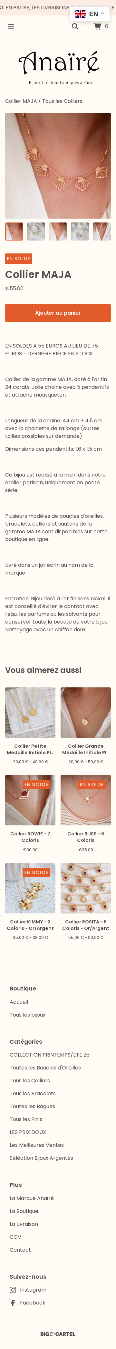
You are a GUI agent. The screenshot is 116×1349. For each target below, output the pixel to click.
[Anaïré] (58, 67)
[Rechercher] (75, 27)
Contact (20, 1250)
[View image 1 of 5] (14, 231)
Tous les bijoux (27, 1015)
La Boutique (24, 1211)
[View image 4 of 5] (80, 231)
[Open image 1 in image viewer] (58, 166)
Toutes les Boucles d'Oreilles (45, 1067)
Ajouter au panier (58, 313)
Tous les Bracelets (33, 1093)
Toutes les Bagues (32, 1106)
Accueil (19, 1002)
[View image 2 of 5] (36, 231)
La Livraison (24, 1224)
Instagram (33, 1290)
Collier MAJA (21, 101)
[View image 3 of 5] (58, 231)
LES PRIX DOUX (28, 1132)
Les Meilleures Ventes (37, 1145)
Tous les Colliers (62, 101)
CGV (15, 1237)
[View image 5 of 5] (102, 231)
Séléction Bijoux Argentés (41, 1158)
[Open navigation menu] (11, 27)
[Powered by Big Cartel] (58, 1334)
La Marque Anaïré (32, 1198)
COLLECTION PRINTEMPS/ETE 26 (50, 1055)
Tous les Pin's (26, 1119)
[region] (58, 7)
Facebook (32, 1302)
